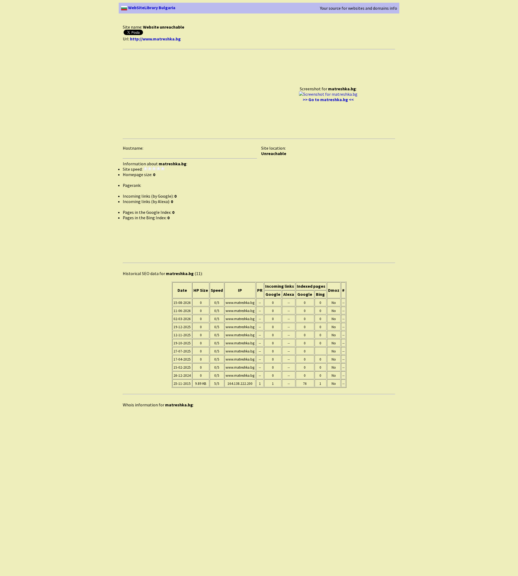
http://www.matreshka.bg (155, 39)
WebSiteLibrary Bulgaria (151, 7)
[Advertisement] (221, 21)
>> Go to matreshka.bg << (328, 99)
